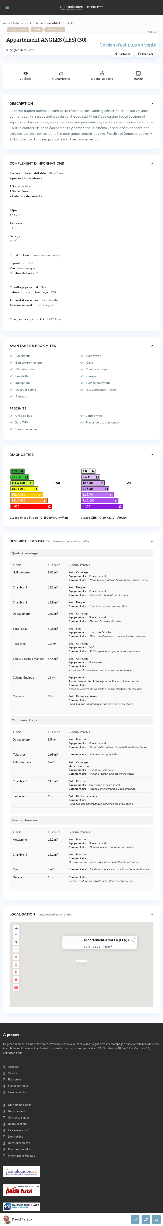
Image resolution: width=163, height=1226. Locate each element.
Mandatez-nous (18, 1086)
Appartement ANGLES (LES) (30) (109, 940)
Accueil (7, 23)
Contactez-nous (19, 1118)
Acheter (13, 1067)
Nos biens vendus (19, 1149)
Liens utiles (15, 1137)
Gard (37, 30)
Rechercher (15, 1080)
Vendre (12, 1073)
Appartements (23, 23)
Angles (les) (54, 30)
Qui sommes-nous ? (20, 1105)
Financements (17, 1092)
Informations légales (21, 1156)
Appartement (18, 30)
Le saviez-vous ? (19, 1130)
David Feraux (22, 1219)
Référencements (19, 1143)
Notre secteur (17, 1124)
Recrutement (17, 1111)
